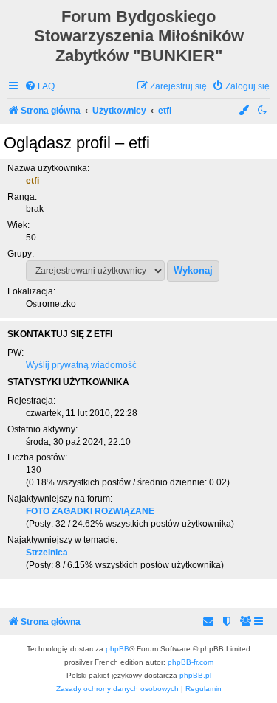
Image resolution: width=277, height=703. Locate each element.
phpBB (117, 649)
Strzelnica (47, 552)
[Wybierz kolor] (244, 111)
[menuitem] (39, 87)
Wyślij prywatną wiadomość (81, 365)
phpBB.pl (195, 675)
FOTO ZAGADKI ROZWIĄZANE (90, 511)
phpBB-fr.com (190, 662)
